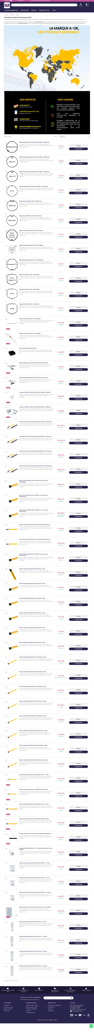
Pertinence (74, 137)
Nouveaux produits (8, 1007)
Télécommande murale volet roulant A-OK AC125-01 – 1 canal (34, 863)
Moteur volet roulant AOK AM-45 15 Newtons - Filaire (32, 598)
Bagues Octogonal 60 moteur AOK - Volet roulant (31, 245)
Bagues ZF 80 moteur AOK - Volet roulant (29, 304)
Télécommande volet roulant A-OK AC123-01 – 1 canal (32, 921)
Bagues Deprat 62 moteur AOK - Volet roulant (30, 201)
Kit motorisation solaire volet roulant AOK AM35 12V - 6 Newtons (35, 436)
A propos (28, 1010)
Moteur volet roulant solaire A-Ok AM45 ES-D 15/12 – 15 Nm (34, 804)
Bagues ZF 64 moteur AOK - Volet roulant (29, 289)
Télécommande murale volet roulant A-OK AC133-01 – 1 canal (34, 877)
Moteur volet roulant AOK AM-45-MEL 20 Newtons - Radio (33, 760)
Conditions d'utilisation (31, 1009)
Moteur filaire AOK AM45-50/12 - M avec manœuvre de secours (35, 539)
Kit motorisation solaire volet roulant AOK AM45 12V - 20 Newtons (35, 465)
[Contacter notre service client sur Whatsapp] (91, 1026)
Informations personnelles (54, 1005)
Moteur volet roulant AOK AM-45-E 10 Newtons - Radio (32, 657)
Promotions (6, 1005)
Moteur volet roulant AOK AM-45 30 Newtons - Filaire (32, 627)
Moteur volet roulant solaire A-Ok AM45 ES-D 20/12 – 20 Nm (34, 818)
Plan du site (6, 1010)
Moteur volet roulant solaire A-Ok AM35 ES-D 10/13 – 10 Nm (34, 774)
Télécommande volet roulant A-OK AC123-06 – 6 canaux (33, 951)
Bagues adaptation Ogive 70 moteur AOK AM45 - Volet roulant (34, 157)
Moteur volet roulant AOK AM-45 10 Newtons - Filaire (32, 583)
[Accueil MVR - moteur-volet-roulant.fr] (7, 5)
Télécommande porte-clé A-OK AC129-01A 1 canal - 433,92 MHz (35, 907)
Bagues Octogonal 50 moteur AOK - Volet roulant (31, 230)
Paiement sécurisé (30, 1012)
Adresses (50, 1009)
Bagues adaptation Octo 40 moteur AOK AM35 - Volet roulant (34, 142)
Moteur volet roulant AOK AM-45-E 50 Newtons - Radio (32, 715)
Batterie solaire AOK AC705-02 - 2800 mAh (30, 318)
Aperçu (78, 145)
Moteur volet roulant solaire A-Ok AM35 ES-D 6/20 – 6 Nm (33, 789)
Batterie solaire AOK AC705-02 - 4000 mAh (30, 333)
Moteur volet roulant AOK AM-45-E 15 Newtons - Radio (32, 671)
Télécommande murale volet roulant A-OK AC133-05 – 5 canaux (35, 892)
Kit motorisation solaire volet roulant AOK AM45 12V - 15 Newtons (35, 451)
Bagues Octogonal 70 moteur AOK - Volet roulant (31, 260)
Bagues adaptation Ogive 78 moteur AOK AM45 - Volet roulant (34, 171)
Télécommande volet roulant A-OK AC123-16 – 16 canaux (33, 966)
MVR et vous (52, 1003)
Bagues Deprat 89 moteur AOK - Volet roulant (30, 215)
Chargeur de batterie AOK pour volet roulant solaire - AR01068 (35, 392)
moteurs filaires (23, 23)
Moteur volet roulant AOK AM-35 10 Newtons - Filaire (32, 568)
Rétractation (51, 1010)
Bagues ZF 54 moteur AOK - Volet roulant (29, 274)
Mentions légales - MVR (31, 1007)
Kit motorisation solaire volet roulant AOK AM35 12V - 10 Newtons (35, 421)
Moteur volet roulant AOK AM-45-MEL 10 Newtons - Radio (33, 730)
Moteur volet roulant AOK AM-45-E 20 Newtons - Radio (32, 686)
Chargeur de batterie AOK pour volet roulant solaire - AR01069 (35, 407)
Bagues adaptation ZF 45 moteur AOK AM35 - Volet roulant (33, 186)
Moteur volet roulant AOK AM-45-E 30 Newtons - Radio (32, 701)
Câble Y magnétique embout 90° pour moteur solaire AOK (33, 377)
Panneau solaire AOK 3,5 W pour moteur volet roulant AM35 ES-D (35, 833)
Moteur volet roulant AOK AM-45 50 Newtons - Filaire (32, 642)
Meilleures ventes (8, 1009)
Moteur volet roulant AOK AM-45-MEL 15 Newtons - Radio (33, 745)
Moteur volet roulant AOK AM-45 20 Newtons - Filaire (32, 613)
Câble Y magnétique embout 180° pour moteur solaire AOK (33, 362)
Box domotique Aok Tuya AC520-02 (28, 348)
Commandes (51, 1007)
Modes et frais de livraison (32, 1005)
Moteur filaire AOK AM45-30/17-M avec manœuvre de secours (34, 524)
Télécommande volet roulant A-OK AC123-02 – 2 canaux (33, 936)
